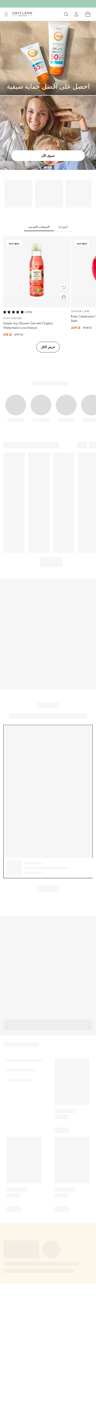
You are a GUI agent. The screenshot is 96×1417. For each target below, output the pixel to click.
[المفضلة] (64, 288)
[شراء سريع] (64, 297)
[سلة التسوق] (88, 14)
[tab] (39, 227)
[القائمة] (6, 14)
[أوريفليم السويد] (22, 14)
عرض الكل (48, 347)
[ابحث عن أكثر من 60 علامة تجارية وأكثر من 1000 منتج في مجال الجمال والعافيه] (66, 14)
